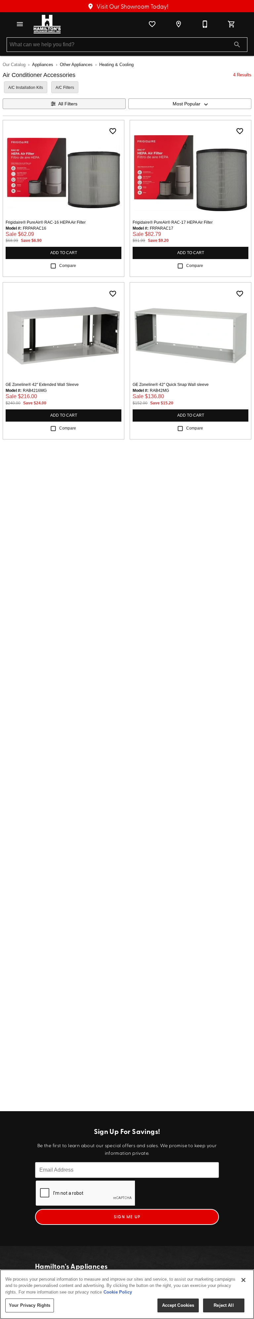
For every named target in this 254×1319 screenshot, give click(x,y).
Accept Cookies (178, 1305)
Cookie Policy (118, 1292)
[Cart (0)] (231, 24)
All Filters (67, 103)
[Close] (243, 1280)
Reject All (223, 1305)
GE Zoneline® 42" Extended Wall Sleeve (42, 384)
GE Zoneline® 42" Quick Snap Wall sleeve (171, 384)
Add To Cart (63, 252)
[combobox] (189, 103)
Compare (67, 265)
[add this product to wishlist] (113, 131)
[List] (152, 24)
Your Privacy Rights (29, 1305)
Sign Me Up (127, 1217)
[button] (20, 24)
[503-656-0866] (205, 24)
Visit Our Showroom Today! (131, 6)
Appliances (42, 64)
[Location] (179, 24)
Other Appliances (76, 64)
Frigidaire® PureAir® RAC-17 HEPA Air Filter (173, 222)
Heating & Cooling (116, 64)
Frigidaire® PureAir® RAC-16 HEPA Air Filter (46, 222)
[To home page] (47, 24)
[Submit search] (237, 45)
